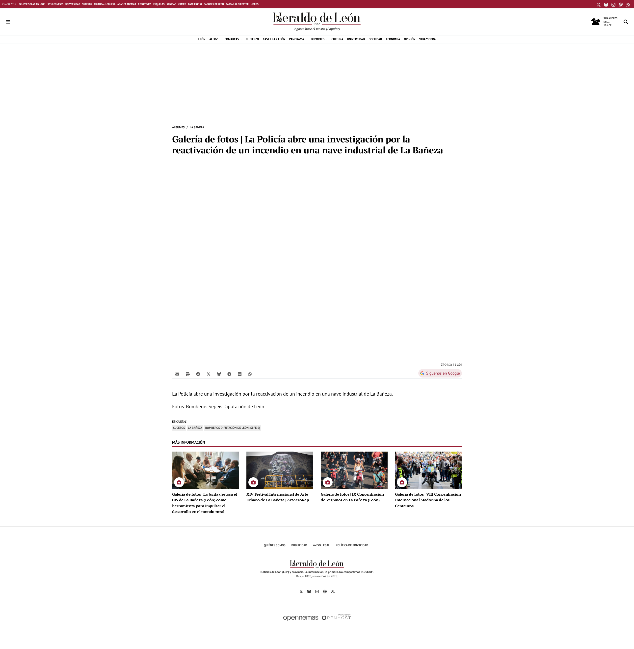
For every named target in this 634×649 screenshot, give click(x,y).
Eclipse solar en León (32, 4)
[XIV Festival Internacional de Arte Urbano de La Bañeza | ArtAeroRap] (279, 469)
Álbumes (178, 127)
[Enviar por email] (177, 374)
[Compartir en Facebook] (198, 374)
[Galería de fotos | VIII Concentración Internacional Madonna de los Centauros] (428, 469)
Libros (255, 4)
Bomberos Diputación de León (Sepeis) (232, 428)
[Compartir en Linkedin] (240, 374)
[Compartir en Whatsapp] (250, 374)
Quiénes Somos (274, 545)
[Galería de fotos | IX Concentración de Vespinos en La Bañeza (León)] (354, 469)
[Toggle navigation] (8, 21)
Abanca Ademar (126, 4)
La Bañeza (197, 127)
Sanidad (171, 4)
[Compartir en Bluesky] (219, 374)
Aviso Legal (321, 545)
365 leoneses (55, 4)
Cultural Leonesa (104, 4)
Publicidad (299, 545)
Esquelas (158, 4)
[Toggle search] (625, 21)
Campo (182, 4)
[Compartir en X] (208, 374)
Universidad (72, 4)
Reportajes (144, 4)
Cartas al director (237, 4)
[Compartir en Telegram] (229, 374)
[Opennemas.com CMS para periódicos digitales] (317, 623)
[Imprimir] (188, 374)
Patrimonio (195, 4)
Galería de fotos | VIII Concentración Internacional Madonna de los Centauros (428, 500)
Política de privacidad (352, 545)
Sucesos (87, 4)
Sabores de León (214, 4)
